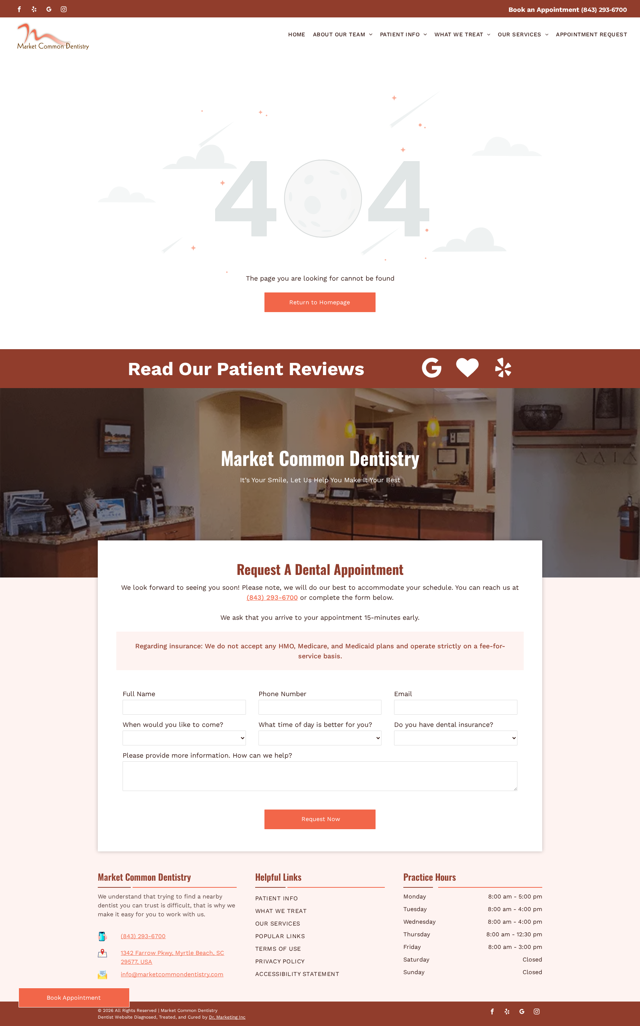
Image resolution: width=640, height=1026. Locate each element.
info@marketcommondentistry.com (172, 974)
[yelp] (34, 10)
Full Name (139, 694)
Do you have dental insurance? (443, 724)
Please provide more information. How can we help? (207, 755)
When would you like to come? (173, 724)
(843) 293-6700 (272, 597)
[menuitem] (296, 35)
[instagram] (63, 10)
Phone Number (282, 694)
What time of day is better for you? (315, 724)
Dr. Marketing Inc (227, 1017)
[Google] (432, 368)
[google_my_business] (48, 10)
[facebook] (19, 10)
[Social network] (467, 368)
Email (403, 694)
